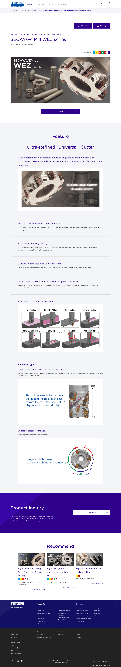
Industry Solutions (42, 624)
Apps (12, 650)
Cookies (64, 662)
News (97, 6)
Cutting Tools (27, 10)
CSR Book (40, 634)
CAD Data (84, 26)
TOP (12, 10)
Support (108, 6)
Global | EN (105, 3)
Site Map (97, 3)
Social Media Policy (67, 661)
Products (30, 4)
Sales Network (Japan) (82, 610)
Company (51, 4)
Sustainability (62, 4)
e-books (13, 645)
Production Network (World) (83, 618)
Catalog (103, 26)
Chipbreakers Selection (64, 610)
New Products (40, 608)
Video (60, 111)
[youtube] (21, 661)
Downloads (40, 4)
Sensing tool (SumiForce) (43, 613)
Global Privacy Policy (54, 661)
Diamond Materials (42, 616)
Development (97, 613)
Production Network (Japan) (83, 616)
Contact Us (90, 3)
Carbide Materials (41, 621)
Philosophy (97, 610)
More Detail (38, 590)
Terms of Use (57, 662)
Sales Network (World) (82, 613)
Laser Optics (40, 618)
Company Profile (80, 608)
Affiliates (96, 616)
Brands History (80, 621)
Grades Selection (62, 608)
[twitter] (18, 661)
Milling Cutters (38, 10)
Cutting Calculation (16, 653)
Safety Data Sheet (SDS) (43, 640)
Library (102, 6)
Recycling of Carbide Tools (44, 637)
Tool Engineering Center (100, 608)
